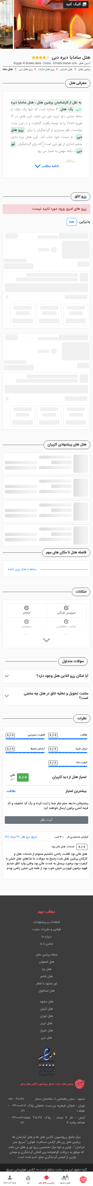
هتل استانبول (46, 991)
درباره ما (47, 936)
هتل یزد (47, 969)
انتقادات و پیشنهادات (46, 922)
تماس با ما (46, 944)
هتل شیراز (46, 1030)
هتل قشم (46, 976)
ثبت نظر (46, 820)
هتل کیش (46, 1009)
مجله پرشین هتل (46, 955)
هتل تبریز (46, 1023)
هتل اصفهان (46, 962)
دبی (77, 109)
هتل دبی (46, 1038)
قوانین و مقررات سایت (46, 929)
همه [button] (71, 222)
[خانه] (83, 1179)
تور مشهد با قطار (46, 983)
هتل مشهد (46, 1001)
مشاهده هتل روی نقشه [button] (22, 569)
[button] (75, 4)
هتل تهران (46, 1016)
